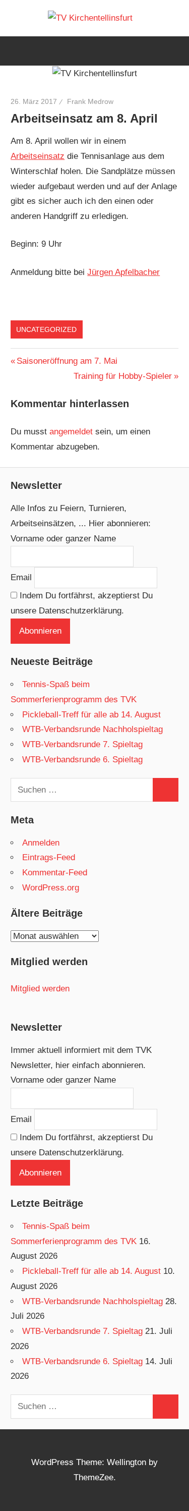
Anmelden (40, 843)
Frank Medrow (90, 101)
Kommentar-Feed (54, 872)
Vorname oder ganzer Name (63, 538)
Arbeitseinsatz (38, 156)
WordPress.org (50, 887)
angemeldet (71, 431)
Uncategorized (46, 329)
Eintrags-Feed (48, 857)
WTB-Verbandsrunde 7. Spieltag (82, 744)
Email (21, 577)
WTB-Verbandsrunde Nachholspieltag (92, 729)
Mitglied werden (40, 988)
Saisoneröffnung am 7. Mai (66, 361)
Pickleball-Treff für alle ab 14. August (91, 714)
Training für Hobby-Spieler (123, 376)
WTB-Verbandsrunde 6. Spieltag (82, 759)
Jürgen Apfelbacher (123, 272)
